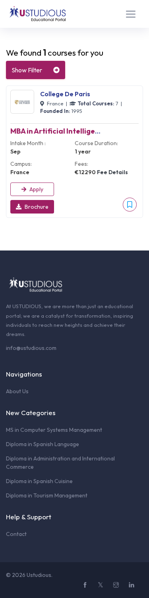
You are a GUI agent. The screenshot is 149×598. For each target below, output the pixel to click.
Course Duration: (96, 143)
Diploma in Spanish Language (42, 444)
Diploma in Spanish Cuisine (39, 481)
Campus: (21, 163)
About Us (17, 391)
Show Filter (27, 70)
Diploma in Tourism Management (46, 495)
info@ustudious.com (31, 347)
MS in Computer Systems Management (54, 429)
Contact (16, 534)
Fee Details (112, 172)
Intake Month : (28, 143)
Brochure (36, 206)
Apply (36, 189)
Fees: (81, 163)
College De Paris (65, 94)
